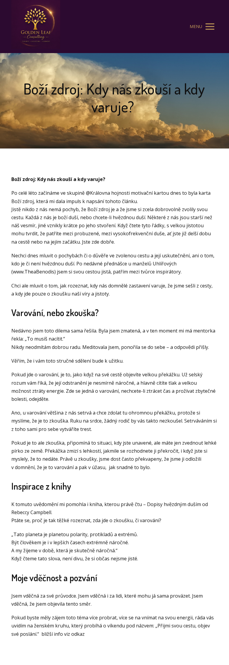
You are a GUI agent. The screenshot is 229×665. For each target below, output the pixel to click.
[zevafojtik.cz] (35, 26)
